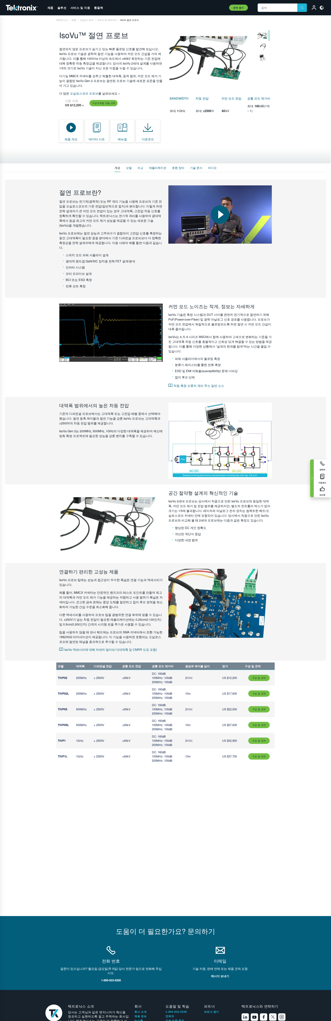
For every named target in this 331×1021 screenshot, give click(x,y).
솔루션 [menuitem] (61, 8)
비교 (140, 168)
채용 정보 (140, 1016)
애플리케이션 (157, 168)
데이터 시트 (97, 139)
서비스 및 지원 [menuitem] (80, 8)
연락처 (170, 1016)
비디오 (212, 168)
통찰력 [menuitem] (98, 8)
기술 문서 (196, 168)
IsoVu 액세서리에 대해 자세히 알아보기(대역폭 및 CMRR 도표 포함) (110, 649)
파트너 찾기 (211, 1011)
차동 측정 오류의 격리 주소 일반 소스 (199, 385)
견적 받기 (238, 7)
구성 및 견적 (259, 677)
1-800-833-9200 (176, 1011)
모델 (129, 168)
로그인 (312, 8)
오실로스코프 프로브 (83, 93)
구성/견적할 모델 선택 (103, 103)
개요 (117, 168)
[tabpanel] (210, 58)
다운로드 (148, 139)
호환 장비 (178, 168)
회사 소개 (140, 1011)
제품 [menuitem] (50, 8)
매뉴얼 (122, 139)
